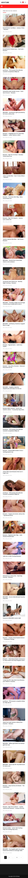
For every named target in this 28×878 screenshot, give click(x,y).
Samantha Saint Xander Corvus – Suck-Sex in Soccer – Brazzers (13, 92)
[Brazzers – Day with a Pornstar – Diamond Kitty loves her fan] (14, 358)
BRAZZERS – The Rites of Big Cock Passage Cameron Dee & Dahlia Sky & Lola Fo (14, 303)
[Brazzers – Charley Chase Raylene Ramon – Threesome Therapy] (14, 630)
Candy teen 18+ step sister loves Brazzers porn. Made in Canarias (13, 680)
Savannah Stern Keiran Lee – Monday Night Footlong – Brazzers (12, 282)
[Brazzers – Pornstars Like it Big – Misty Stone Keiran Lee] (14, 189)
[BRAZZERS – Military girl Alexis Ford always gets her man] (14, 735)
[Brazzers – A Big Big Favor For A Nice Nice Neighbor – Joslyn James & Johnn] (14, 125)
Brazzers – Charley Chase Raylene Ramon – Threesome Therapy (14, 638)
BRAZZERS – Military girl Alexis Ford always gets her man (13, 744)
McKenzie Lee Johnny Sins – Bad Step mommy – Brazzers (12, 576)
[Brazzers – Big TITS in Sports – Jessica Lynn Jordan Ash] (14, 210)
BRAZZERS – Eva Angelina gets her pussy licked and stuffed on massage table (13, 849)
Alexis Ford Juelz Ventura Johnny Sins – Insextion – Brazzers (13, 723)
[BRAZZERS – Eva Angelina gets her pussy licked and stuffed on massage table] (14, 841)
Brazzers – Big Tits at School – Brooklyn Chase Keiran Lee (13, 155)
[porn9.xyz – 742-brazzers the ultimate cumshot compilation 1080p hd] (14, 62)
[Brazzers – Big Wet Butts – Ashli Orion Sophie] (14, 337)
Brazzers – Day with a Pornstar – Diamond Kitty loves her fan (14, 366)
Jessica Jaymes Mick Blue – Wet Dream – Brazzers (13, 240)
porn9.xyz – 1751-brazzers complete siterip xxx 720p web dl (14, 701)
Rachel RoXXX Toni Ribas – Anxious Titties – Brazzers (13, 28)
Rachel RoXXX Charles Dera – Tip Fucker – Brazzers (13, 49)
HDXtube (5, 2)
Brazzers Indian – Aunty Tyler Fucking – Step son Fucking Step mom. (13, 828)
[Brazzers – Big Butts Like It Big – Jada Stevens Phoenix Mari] (14, 527)
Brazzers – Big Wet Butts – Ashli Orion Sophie (12, 345)
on (8, 31)
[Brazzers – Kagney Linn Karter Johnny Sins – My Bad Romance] (14, 506)
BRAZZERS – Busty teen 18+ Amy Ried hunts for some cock (14, 765)
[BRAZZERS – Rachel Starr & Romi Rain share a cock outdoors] (14, 252)
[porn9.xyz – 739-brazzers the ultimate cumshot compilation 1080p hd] (14, 485)
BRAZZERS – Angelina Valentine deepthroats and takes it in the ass (12, 387)
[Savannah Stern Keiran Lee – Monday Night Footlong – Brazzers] (14, 273)
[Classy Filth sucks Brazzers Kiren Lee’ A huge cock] (14, 463)
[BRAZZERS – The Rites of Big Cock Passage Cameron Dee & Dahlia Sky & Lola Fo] (14, 294)
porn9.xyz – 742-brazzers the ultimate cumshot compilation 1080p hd (13, 70)
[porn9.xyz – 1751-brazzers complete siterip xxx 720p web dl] (14, 693)
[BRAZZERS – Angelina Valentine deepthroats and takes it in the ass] (14, 379)
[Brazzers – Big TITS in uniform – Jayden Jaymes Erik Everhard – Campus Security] (14, 799)
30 (16, 857)
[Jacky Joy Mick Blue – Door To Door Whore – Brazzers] (14, 168)
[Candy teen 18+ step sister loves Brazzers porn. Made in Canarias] (14, 672)
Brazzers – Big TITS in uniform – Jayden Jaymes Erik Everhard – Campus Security (13, 807)
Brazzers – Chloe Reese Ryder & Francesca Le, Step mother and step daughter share (14, 659)
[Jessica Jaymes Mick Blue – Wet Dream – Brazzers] (14, 231)
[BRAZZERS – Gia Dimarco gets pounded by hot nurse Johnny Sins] (14, 104)
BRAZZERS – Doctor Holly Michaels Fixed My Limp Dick (14, 597)
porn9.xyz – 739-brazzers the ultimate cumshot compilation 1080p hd (13, 493)
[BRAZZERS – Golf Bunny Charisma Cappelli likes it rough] (14, 315)
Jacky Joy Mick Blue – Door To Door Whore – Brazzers (14, 176)
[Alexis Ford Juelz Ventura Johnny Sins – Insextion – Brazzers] (14, 714)
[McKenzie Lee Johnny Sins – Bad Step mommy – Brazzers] (14, 568)
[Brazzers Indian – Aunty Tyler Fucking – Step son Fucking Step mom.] (14, 820)
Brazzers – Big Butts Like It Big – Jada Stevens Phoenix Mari (12, 535)
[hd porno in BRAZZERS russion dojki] (14, 610)
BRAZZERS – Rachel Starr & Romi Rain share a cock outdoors (12, 261)
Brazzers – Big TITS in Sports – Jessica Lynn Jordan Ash (13, 218)
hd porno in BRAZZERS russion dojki (12, 618)
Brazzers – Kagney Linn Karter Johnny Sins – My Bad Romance (14, 514)
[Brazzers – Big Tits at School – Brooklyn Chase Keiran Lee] (14, 146)
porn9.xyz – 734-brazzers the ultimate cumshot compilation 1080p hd (13, 430)
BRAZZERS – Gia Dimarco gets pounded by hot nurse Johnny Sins (14, 113)
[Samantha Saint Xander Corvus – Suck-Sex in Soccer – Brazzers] (14, 83)
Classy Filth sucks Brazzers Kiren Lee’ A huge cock (13, 472)
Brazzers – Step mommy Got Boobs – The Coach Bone (13, 786)
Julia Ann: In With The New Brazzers (12, 556)
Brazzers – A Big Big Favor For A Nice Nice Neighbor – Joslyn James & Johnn (13, 134)
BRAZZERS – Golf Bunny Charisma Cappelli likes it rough (14, 324)
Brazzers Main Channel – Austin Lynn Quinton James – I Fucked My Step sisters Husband (14, 409)
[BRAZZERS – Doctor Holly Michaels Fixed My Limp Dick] (14, 589)
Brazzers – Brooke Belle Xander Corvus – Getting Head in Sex (13, 451)
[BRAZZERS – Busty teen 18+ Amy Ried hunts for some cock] (14, 756)
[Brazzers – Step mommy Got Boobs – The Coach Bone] (14, 777)
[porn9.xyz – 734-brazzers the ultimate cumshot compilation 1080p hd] (14, 421)
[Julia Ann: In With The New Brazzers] (14, 548)
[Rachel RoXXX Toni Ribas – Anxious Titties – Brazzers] (14, 20)
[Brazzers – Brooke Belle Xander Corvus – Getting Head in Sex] (14, 442)
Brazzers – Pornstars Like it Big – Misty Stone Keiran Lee (13, 197)
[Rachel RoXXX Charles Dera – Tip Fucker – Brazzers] (14, 41)
